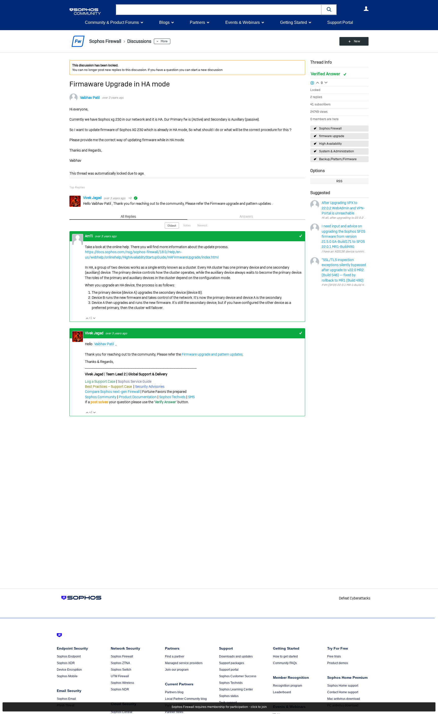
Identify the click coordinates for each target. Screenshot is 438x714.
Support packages (231, 663)
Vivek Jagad (92, 197)
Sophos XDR (66, 663)
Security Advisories (150, 386)
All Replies (128, 216)
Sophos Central (121, 712)
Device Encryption (69, 669)
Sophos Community (100, 397)
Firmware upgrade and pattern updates (212, 354)
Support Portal (340, 22)
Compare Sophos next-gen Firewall (112, 391)
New (357, 41)
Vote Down (94, 318)
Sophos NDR (120, 689)
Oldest (172, 225)
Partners (197, 22)
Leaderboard (282, 692)
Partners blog (174, 692)
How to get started (285, 656)
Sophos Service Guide (134, 381)
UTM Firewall (120, 676)
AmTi (89, 236)
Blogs (164, 22)
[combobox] (218, 10)
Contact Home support (342, 692)
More (164, 41)
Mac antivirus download (343, 699)
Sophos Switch (121, 669)
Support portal (229, 669)
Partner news (174, 712)
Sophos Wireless (122, 683)
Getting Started (293, 22)
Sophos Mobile (67, 676)
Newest (202, 225)
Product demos (337, 663)
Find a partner (174, 656)
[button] (329, 9)
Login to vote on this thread (317, 82)
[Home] (91, 11)
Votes (187, 225)
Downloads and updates (236, 656)
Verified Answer (326, 74)
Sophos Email (66, 699)
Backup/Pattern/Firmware (338, 159)
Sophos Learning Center (236, 689)
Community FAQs (285, 663)
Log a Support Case (100, 381)
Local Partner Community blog (186, 699)
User (366, 8)
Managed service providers (184, 663)
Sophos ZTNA (120, 663)
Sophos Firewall (330, 128)
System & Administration (336, 151)
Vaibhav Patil (90, 98)
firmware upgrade (331, 136)
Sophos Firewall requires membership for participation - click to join (219, 707)
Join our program (177, 669)
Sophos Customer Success (237, 676)
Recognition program (287, 685)
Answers (246, 216)
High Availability (330, 144)
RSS (339, 181)
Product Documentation (138, 397)
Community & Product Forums (112, 22)
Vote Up (87, 318)
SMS (191, 397)
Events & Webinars (242, 22)
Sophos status (229, 696)
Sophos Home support (342, 685)
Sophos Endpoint (69, 656)
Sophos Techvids (172, 397)
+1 (300, 236)
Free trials (334, 656)
